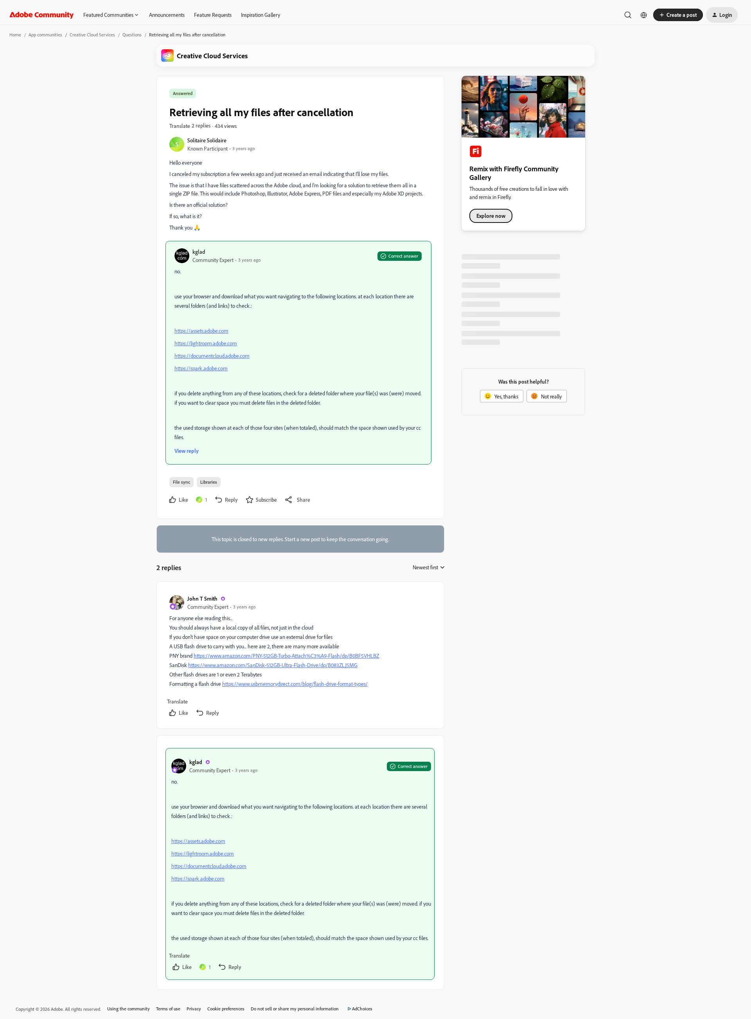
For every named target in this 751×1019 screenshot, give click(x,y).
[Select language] (644, 15)
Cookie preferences (225, 1009)
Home (15, 35)
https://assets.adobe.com (201, 330)
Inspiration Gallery (260, 14)
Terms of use (168, 1009)
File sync (181, 482)
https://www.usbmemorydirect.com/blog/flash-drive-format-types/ (295, 683)
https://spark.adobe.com (201, 368)
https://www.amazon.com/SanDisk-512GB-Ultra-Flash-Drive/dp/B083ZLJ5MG (273, 665)
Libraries (208, 482)
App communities (45, 35)
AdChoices (362, 1009)
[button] (678, 15)
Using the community (128, 1009)
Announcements (167, 14)
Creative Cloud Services (92, 35)
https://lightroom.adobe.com (205, 343)
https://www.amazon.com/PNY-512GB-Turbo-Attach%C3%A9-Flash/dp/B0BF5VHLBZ (286, 655)
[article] (300, 656)
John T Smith (202, 598)
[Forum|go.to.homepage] (41, 15)
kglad (198, 251)
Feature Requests (213, 14)
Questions (132, 35)
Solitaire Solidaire (206, 140)
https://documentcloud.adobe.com (212, 355)
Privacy (194, 1009)
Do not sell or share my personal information (295, 1009)
